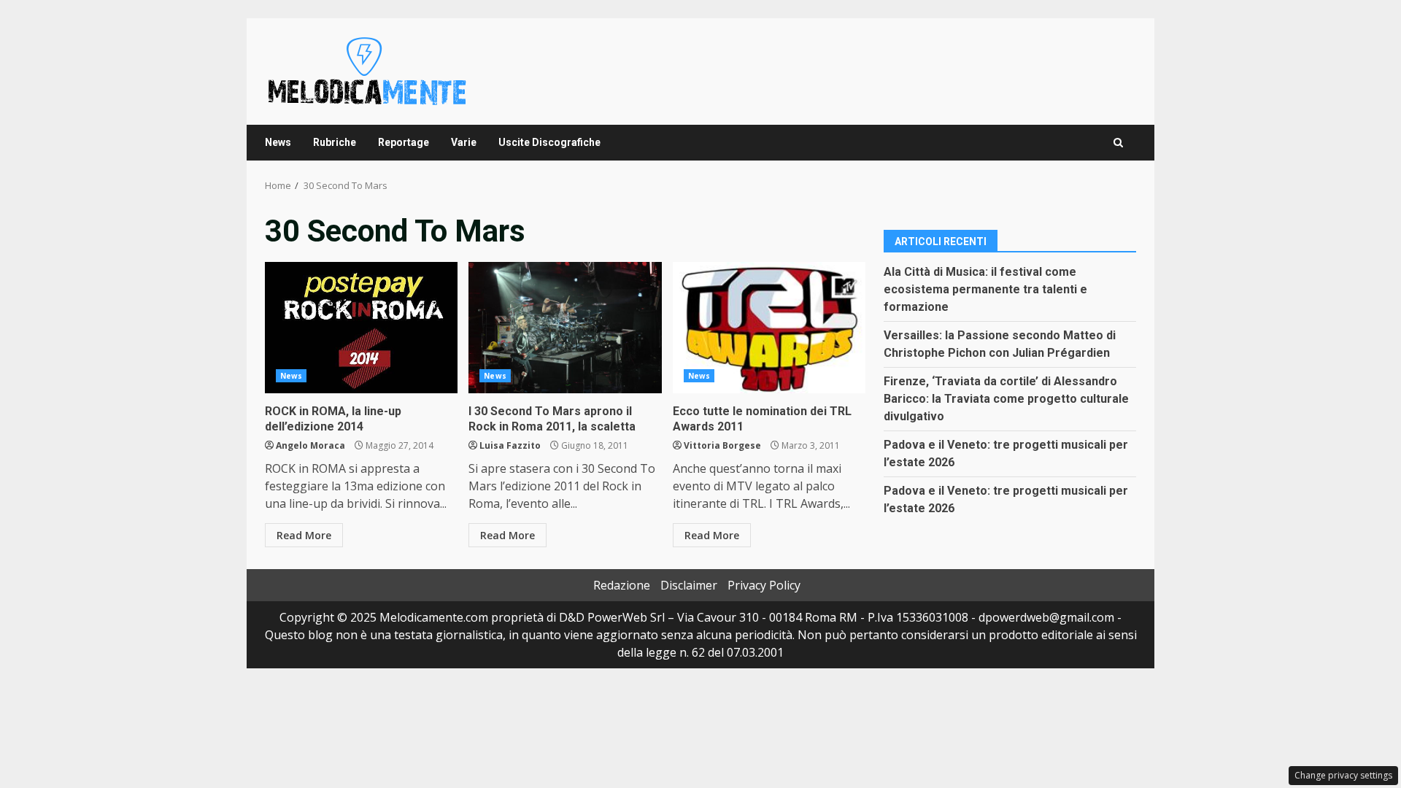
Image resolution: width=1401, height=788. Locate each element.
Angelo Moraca (310, 445)
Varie (463, 142)
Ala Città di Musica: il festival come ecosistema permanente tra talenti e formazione (985, 289)
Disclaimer (688, 585)
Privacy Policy (763, 585)
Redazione (621, 585)
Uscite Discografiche (549, 142)
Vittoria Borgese (722, 445)
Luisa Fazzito (510, 445)
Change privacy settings (1343, 775)
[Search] (1118, 142)
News (278, 142)
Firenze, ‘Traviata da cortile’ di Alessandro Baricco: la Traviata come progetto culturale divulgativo (1006, 398)
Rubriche (334, 142)
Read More (304, 535)
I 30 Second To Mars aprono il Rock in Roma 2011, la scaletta (564, 327)
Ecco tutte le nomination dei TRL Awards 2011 (769, 327)
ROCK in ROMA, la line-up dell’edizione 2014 (361, 327)
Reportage (403, 142)
